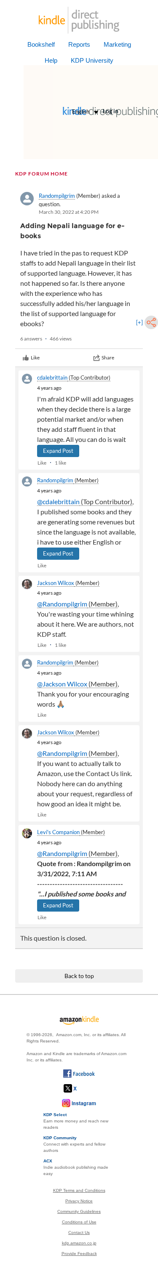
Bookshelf (41, 44)
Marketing (117, 44)
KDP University (92, 60)
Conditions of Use (79, 1222)
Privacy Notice (79, 1201)
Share (108, 357)
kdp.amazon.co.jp (79, 1243)
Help (51, 60)
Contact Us (79, 1232)
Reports (79, 44)
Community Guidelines (79, 1211)
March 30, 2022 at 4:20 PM (69, 212)
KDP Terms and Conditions (79, 1190)
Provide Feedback (79, 1253)
